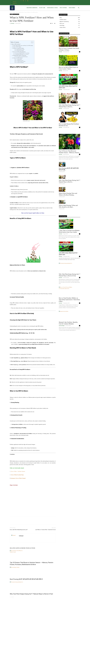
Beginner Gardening (32, 7)
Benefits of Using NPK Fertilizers (18, 48)
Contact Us (15, 3)
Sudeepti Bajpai (62, 325)
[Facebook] (21, 1)
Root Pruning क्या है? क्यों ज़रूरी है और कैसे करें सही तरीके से (26, 579)
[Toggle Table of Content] (31, 42)
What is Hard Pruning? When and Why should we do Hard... (68, 206)
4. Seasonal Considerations (20, 62)
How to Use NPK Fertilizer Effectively (19, 51)
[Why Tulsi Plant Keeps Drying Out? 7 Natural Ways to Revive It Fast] (33, 586)
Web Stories (72, 7)
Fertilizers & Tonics (52, 7)
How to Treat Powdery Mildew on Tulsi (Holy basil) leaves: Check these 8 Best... (69, 299)
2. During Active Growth (20, 60)
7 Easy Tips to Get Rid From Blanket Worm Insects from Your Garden (69, 231)
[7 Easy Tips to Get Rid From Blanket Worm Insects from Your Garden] (69, 224)
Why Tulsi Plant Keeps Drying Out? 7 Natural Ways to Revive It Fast (31, 594)
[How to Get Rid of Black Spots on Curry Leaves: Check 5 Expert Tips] (69, 60)
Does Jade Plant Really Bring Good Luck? (19, 529)
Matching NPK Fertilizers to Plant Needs (19, 55)
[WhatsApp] (20, 26)
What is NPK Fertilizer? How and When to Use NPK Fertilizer (23, 45)
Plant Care (42, 7)
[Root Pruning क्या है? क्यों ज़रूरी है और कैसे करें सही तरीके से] (33, 571)
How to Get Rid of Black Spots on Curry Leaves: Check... (68, 68)
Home (11, 12)
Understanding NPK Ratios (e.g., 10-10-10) (21, 54)
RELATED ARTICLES (16, 548)
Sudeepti (12, 23)
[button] (78, 7)
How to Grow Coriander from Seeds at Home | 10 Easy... (69, 49)
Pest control (63, 7)
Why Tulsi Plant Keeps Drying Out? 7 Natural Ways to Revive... (69, 105)
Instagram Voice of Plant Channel (18, 478)
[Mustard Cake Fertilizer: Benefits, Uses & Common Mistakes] (69, 316)
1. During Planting (19, 59)
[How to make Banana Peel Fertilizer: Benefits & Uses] (69, 117)
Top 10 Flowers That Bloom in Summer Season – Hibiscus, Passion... (69, 151)
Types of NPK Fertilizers (17, 46)
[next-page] (13, 597)
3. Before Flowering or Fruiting (21, 61)
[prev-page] (10, 597)
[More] (23, 26)
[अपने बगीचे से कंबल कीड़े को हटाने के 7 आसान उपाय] (69, 79)
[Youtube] (28, 1)
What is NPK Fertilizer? (15, 44)
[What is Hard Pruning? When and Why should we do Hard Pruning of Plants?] (69, 202)
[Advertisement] (33, 230)
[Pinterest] (17, 26)
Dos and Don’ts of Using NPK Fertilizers (22, 56)
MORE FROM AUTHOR (28, 548)
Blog (14, 12)
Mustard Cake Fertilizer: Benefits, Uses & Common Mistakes (68, 323)
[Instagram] (23, 1)
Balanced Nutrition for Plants (20, 49)
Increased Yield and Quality (20, 50)
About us (14, 1)
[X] (25, 1)
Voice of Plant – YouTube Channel (18, 471)
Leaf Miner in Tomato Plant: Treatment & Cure (45, 529)
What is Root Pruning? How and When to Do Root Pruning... (68, 194)
